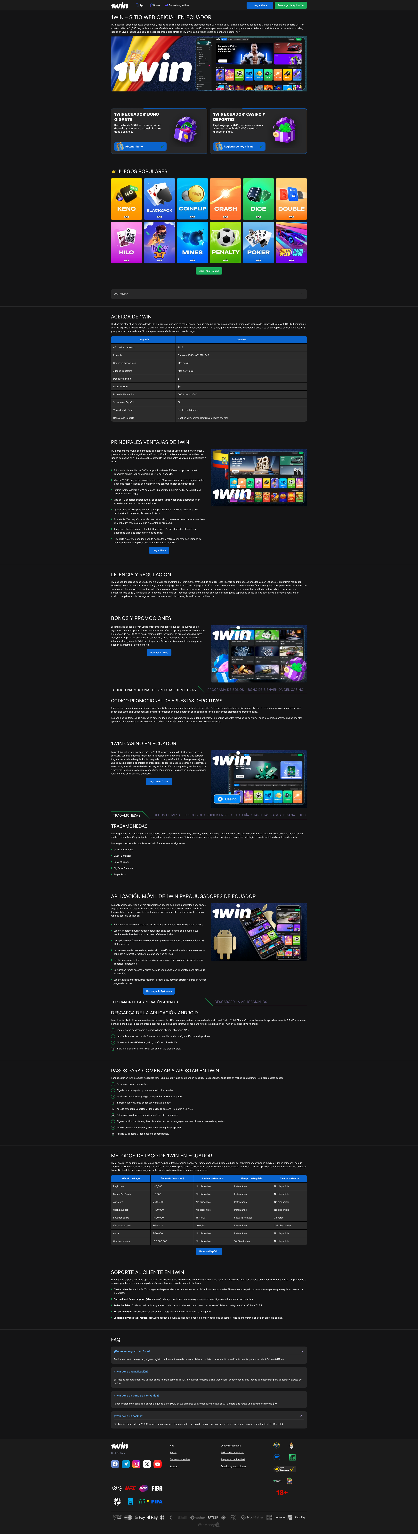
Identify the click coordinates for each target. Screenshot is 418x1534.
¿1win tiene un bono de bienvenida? (136, 1395)
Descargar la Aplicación (291, 5)
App (142, 5)
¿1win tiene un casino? (128, 1416)
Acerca (173, 1466)
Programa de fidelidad (233, 1459)
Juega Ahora (260, 5)
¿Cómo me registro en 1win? (132, 1351)
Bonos (156, 5)
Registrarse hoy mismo (239, 146)
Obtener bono (134, 146)
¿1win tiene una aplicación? (131, 1371)
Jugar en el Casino (209, 270)
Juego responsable (231, 1445)
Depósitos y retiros (179, 5)
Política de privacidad (232, 1452)
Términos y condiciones (233, 1466)
